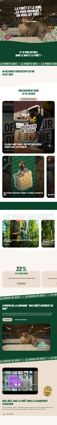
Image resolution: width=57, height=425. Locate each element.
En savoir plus (21, 283)
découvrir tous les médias (28, 99)
